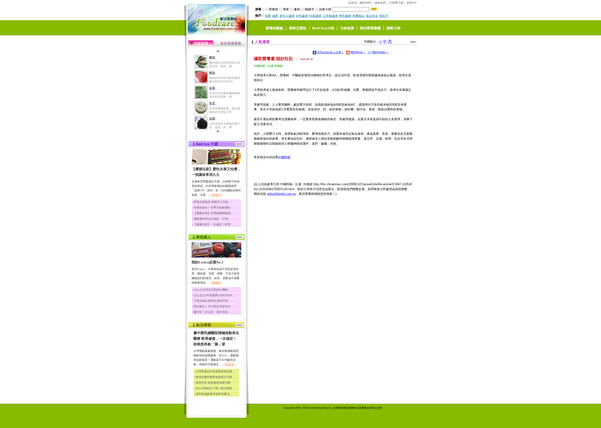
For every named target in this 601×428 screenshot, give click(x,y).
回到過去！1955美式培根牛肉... (213, 306)
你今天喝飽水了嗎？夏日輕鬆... (215, 388)
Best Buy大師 (323, 28)
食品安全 (372, 16)
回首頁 (352, 2)
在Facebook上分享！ (330, 52)
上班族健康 (330, 16)
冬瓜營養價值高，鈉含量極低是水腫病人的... (224, 110)
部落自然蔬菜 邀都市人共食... (212, 202)
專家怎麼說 (298, 28)
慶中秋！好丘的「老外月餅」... (213, 312)
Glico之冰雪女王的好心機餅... (212, 289)
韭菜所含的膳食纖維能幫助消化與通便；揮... (224, 95)
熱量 (268, 16)
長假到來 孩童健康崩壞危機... (214, 382)
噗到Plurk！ (358, 52)
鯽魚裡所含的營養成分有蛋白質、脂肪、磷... (224, 64)
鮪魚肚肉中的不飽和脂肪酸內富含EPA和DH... (224, 79)
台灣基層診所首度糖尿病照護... (215, 371)
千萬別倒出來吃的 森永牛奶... (212, 300)
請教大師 (393, 28)
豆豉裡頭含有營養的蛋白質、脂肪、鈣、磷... (224, 125)
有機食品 (358, 16)
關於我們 (365, 2)
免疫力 (383, 16)
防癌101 (412, 2)
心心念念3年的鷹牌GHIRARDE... (214, 295)
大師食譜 (347, 28)
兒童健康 (315, 16)
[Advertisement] (333, 233)
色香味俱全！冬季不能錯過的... (213, 207)
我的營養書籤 (370, 28)
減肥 (275, 16)
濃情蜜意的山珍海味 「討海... (212, 218)
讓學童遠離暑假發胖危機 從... (214, 394)
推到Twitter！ (380, 52)
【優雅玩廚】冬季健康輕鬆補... (213, 213)
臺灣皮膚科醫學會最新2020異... (215, 377)
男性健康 (345, 16)
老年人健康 (287, 16)
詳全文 (216, 195)
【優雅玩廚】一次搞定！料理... (213, 224)
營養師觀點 (274, 28)
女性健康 (302, 16)
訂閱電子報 (396, 2)
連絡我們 (380, 2)
